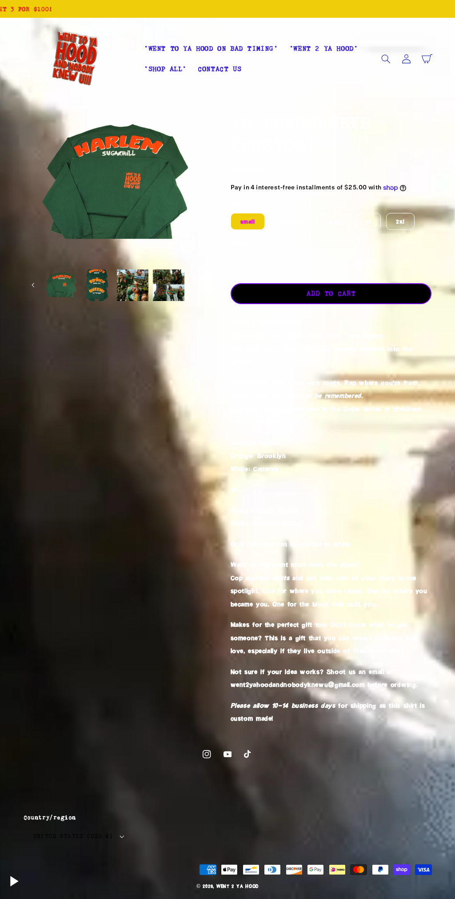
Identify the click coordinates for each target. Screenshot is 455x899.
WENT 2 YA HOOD (237, 886)
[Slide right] (197, 285)
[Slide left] (33, 285)
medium (291, 221)
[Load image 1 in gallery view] (60, 285)
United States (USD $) (73, 836)
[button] (386, 58)
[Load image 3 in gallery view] (132, 285)
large (334, 221)
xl (368, 221)
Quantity (241, 242)
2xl (400, 221)
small (247, 221)
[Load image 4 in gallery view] (168, 285)
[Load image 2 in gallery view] (96, 285)
